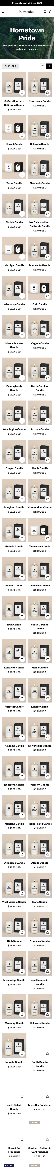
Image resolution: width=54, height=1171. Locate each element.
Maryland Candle (14, 507)
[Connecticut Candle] (40, 491)
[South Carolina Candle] (40, 608)
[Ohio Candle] (40, 288)
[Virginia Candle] (40, 327)
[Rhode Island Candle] (40, 807)
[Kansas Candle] (40, 690)
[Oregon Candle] (14, 452)
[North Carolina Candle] (40, 370)
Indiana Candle (14, 585)
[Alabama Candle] (14, 729)
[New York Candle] (40, 166)
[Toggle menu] (3, 12)
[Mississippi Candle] (14, 963)
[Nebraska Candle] (14, 768)
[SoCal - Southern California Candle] (14, 84)
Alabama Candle (14, 745)
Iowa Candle (14, 624)
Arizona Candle (40, 429)
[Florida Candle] (14, 206)
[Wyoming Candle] (14, 1006)
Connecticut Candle (40, 507)
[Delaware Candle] (40, 1006)
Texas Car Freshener (40, 1105)
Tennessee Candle (39, 546)
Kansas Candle (39, 706)
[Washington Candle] (14, 413)
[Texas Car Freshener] (40, 1088)
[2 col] (49, 66)
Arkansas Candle (40, 941)
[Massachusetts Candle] (14, 327)
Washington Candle (14, 429)
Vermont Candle (39, 784)
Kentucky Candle (14, 667)
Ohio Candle (40, 304)
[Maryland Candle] (14, 491)
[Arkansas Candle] (40, 924)
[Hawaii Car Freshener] (14, 1131)
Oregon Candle (14, 468)
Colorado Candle (39, 144)
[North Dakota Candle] (14, 1088)
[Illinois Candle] (40, 452)
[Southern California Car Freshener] (40, 1131)
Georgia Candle (14, 546)
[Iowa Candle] (14, 608)
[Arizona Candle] (40, 413)
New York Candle (40, 183)
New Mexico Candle (39, 745)
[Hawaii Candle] (14, 127)
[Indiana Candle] (14, 569)
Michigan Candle (14, 265)
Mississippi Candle (14, 980)
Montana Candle (14, 823)
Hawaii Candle (14, 144)
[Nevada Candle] (14, 1045)
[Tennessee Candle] (40, 530)
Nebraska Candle (14, 784)
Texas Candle (14, 183)
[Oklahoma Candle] (14, 846)
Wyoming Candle (14, 1023)
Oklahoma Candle (14, 862)
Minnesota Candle (39, 265)
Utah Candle (14, 941)
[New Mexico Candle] (40, 729)
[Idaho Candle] (40, 885)
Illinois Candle (39, 468)
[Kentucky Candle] (14, 651)
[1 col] (42, 66)
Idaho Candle (39, 901)
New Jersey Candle (40, 101)
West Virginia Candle (14, 901)
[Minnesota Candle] (40, 249)
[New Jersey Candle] (40, 84)
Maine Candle (40, 667)
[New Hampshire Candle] (40, 963)
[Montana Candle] (14, 807)
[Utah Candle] (14, 924)
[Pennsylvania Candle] (14, 370)
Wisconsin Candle (14, 304)
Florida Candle (14, 222)
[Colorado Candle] (40, 127)
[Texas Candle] (14, 166)
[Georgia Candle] (14, 530)
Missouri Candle (14, 706)
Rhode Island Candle (40, 823)
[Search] (45, 12)
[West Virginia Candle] (14, 885)
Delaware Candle (40, 1023)
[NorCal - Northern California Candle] (40, 206)
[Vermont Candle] (40, 768)
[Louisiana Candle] (40, 569)
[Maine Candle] (40, 651)
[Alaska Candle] (40, 846)
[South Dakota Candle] (40, 1045)
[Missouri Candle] (14, 690)
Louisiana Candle (40, 585)
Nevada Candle (14, 1062)
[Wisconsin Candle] (14, 288)
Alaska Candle (39, 862)
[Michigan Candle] (14, 249)
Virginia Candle (40, 343)
